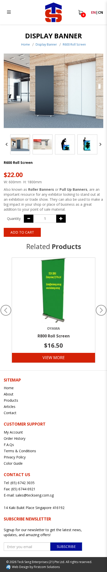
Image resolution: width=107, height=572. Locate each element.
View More (54, 357)
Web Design (20, 567)
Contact (10, 412)
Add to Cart (22, 232)
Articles (9, 406)
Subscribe (66, 546)
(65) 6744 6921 (23, 489)
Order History (14, 438)
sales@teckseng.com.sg (34, 495)
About (8, 394)
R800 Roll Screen (54, 336)
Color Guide (13, 463)
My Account (13, 432)
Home (25, 44)
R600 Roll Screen (74, 44)
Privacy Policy (15, 457)
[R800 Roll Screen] (53, 290)
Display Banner (46, 44)
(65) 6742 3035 (22, 482)
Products (11, 400)
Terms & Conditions (20, 450)
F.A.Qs (9, 444)
